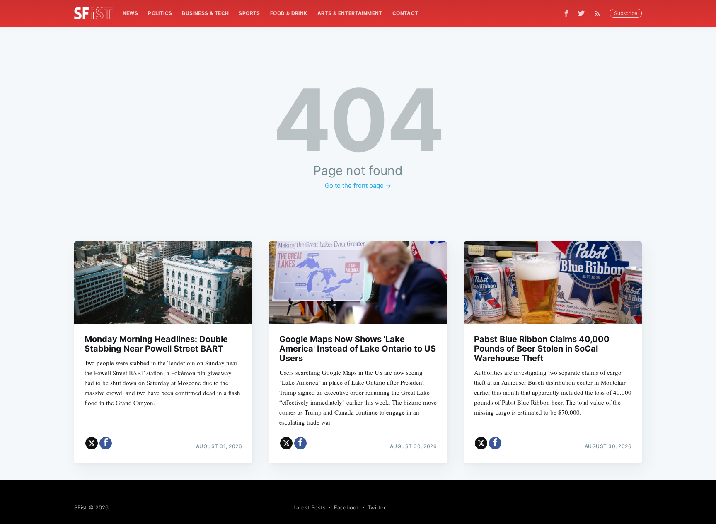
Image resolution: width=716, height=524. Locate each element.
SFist (80, 507)
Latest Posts (309, 507)
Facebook (346, 507)
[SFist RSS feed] (599, 13)
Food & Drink (288, 13)
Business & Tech (205, 13)
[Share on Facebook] (106, 443)
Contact (405, 13)
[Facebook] (566, 13)
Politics (160, 13)
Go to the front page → (358, 185)
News (130, 13)
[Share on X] (92, 443)
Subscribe (625, 13)
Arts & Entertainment (349, 13)
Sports (249, 13)
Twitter (377, 507)
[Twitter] (581, 13)
